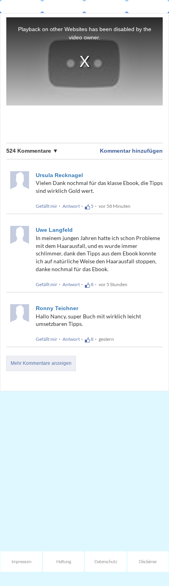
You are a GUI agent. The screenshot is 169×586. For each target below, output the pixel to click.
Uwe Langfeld (54, 230)
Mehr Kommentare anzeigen (41, 363)
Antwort (71, 206)
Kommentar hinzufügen (131, 151)
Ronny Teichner (57, 308)
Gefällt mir (46, 206)
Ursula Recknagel (59, 175)
